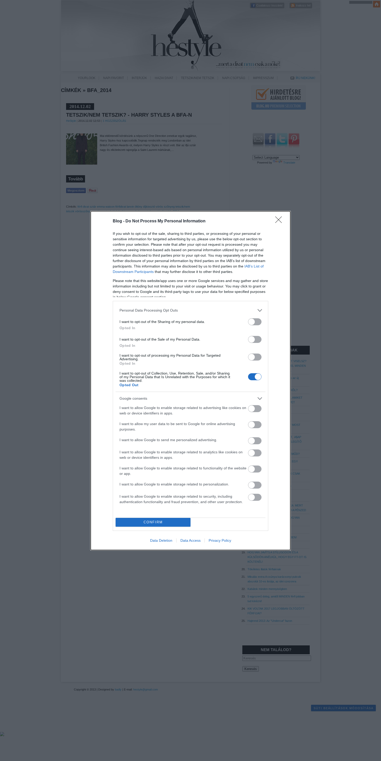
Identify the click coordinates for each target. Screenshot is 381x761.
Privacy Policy (220, 540)
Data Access (190, 540)
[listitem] (190, 310)
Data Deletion (161, 540)
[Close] (280, 221)
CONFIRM (153, 522)
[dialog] (190, 380)
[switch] (255, 321)
